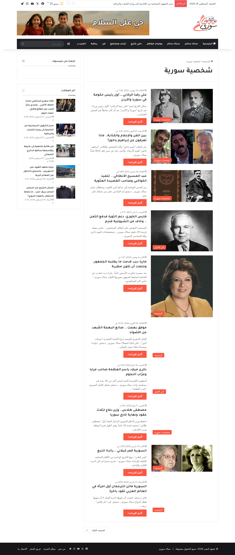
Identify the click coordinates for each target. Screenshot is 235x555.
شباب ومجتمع (118, 44)
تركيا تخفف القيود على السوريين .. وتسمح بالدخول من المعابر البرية (38, 171)
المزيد (82, 44)
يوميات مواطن (154, 44)
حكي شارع (136, 44)
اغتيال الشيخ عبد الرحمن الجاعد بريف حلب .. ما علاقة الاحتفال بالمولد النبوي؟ (39, 192)
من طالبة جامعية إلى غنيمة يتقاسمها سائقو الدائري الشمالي (39, 150)
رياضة (94, 44)
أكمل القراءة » (135, 121)
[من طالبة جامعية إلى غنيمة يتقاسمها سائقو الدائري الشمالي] (65, 150)
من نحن (61, 548)
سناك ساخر (173, 44)
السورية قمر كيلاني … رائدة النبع (122, 451)
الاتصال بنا (22, 548)
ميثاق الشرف (49, 548)
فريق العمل (35, 548)
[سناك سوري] (205, 22)
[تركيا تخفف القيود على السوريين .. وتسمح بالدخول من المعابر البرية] (65, 171)
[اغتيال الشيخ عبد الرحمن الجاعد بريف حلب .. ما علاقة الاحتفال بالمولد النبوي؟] (65, 192)
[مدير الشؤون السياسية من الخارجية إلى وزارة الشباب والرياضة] (65, 130)
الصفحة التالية (98, 530)
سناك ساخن (191, 44)
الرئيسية (208, 44)
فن (103, 44)
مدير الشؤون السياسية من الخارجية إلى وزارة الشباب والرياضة (143, 3)
